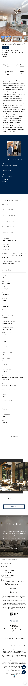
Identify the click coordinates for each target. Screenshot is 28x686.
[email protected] (19, 44)
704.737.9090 (8, 572)
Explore (14, 506)
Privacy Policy (20, 638)
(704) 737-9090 (6, 170)
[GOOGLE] (17, 621)
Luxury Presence (14, 631)
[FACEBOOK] (10, 621)
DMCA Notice (14, 674)
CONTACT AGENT (14, 186)
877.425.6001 (8, 576)
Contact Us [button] (14, 548)
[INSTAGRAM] (14, 621)
